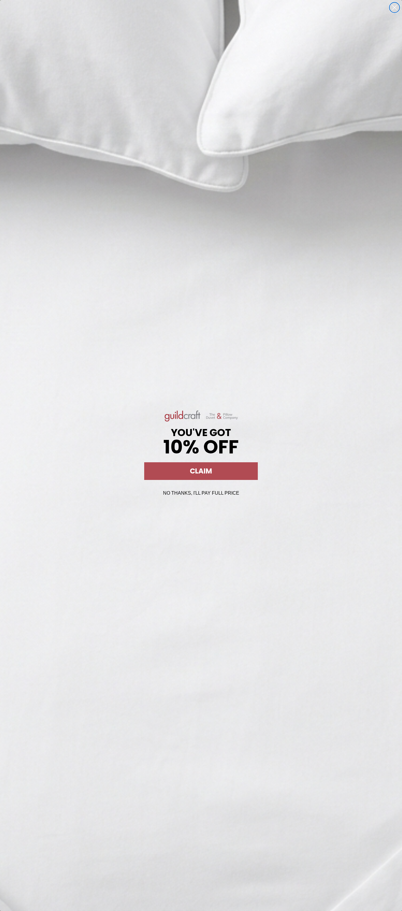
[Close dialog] (394, 7)
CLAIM (201, 471)
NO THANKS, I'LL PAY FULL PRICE (201, 493)
